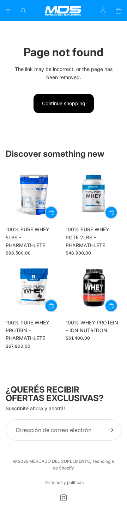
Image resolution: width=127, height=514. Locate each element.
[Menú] (8, 10)
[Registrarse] (110, 430)
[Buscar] (23, 10)
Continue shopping (63, 103)
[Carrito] (118, 10)
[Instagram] (63, 498)
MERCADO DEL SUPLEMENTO (59, 461)
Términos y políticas (64, 482)
